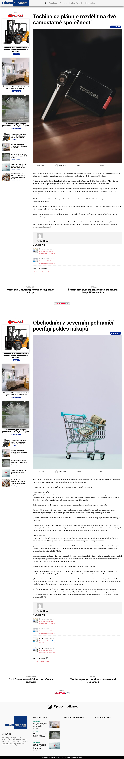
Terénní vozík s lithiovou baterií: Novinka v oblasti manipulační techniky (16, 49)
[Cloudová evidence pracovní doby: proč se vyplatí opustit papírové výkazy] (6, 177)
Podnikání (16, 54)
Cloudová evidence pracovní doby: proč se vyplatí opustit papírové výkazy (18, 176)
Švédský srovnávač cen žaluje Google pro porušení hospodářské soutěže (93, 291)
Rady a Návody (16, 91)
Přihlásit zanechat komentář (47, 253)
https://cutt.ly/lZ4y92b (45, 261)
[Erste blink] (56, 165)
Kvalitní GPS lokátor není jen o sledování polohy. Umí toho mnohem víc (19, 166)
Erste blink (62, 165)
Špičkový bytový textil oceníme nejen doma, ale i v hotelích (16, 87)
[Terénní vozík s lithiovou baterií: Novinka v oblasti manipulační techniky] (15, 32)
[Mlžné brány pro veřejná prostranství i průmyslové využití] (15, 108)
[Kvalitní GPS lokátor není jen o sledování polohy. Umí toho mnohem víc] (6, 167)
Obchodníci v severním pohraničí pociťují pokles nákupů (30, 291)
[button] (45, 3)
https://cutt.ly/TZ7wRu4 (46, 251)
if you (41, 249)
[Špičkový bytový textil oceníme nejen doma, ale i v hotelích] (15, 71)
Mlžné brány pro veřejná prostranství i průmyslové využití (15, 125)
